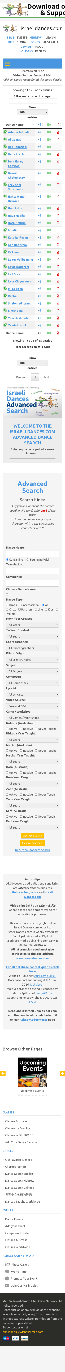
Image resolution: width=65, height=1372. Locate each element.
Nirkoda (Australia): (19, 723)
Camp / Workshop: (18, 711)
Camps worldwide (17, 1233)
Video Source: (15, 699)
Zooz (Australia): (17, 789)
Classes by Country (17, 1128)
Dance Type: (14, 599)
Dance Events (14, 1219)
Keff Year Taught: (18, 821)
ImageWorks (44, 993)
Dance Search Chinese (19, 1187)
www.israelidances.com (32, 958)
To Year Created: (18, 630)
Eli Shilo (32, 1002)
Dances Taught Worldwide (22, 1201)
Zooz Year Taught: (19, 799)
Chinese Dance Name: (21, 589)
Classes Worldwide (17, 1247)
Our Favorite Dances (18, 1159)
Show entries (32, 112)
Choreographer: (17, 641)
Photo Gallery (19, 1264)
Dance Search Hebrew (19, 1180)
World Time (18, 1271)
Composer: (13, 676)
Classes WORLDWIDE (19, 1135)
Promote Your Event (23, 1278)
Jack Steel (36, 984)
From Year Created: (19, 618)
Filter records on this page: (32, 96)
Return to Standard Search (32, 849)
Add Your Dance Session (21, 1142)
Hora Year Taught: (18, 777)
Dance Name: (15, 547)
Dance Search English (19, 1173)
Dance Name (15, 124)
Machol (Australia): (19, 745)
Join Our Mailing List (23, 1285)
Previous (22, 377)
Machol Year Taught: (20, 755)
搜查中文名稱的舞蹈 (18, 1194)
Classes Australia (16, 1121)
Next (46, 377)
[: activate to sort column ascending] (39, 125)
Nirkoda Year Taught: (21, 733)
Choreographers (16, 1166)
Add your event (15, 1226)
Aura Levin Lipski (45, 975)
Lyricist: (11, 688)
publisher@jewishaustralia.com (23, 1331)
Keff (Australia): (17, 810)
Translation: (14, 564)
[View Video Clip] (49, 132)
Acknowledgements (33, 1019)
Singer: (11, 665)
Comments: (14, 576)
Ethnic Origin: (15, 653)
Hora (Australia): (17, 767)
